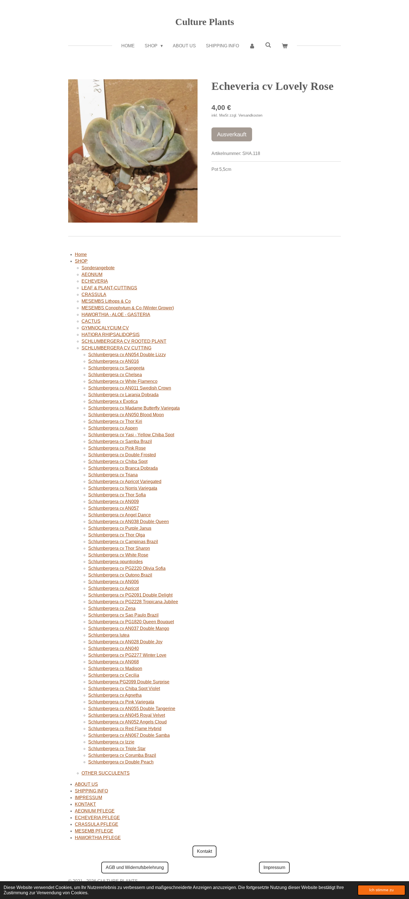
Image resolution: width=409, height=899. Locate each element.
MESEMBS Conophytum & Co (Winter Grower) (128, 308)
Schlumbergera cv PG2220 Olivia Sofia (127, 568)
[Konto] (252, 46)
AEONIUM (92, 274)
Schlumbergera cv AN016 (113, 361)
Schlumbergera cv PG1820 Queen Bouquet (131, 621)
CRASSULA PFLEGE (96, 824)
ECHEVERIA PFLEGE (97, 817)
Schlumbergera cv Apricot (113, 588)
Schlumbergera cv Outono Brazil (120, 575)
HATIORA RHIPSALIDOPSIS (111, 334)
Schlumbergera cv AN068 (113, 661)
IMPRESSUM (88, 797)
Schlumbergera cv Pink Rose (117, 448)
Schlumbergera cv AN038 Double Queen (128, 521)
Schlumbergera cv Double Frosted (122, 454)
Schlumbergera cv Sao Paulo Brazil (123, 615)
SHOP (81, 261)
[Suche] (268, 45)
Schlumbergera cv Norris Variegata (122, 488)
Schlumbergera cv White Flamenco (122, 381)
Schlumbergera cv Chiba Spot (117, 461)
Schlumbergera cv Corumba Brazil (122, 755)
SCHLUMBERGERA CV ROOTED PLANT (124, 341)
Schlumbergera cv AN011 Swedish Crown (129, 388)
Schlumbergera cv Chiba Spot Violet (124, 688)
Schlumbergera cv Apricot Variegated (124, 481)
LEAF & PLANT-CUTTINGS (109, 287)
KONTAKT (85, 804)
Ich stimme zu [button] (381, 890)
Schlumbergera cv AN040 (113, 648)
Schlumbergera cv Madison (115, 668)
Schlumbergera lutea (108, 635)
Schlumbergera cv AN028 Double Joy (125, 641)
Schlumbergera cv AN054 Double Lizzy (127, 354)
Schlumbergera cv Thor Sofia (117, 494)
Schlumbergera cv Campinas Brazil (123, 541)
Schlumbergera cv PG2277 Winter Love (127, 655)
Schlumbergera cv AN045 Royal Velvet (126, 715)
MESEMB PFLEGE (94, 831)
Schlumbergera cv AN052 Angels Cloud (127, 722)
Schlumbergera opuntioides (115, 561)
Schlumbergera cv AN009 (113, 501)
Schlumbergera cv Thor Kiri (115, 421)
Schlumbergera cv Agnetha (115, 695)
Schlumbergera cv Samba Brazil (120, 441)
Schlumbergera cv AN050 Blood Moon (126, 414)
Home (81, 254)
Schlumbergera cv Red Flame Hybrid (124, 728)
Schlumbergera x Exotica (113, 401)
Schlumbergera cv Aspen (113, 428)
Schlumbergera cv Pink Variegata (121, 702)
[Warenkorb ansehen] (284, 46)
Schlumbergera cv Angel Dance (119, 515)
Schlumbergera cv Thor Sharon (119, 548)
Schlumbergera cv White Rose (118, 555)
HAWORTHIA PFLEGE (98, 837)
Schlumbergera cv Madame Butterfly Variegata (134, 408)
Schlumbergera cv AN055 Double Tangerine (131, 708)
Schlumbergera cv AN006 (113, 581)
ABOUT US (86, 784)
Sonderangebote (98, 267)
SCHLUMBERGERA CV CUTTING (116, 348)
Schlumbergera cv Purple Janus (119, 528)
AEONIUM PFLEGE (95, 811)
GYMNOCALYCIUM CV (105, 328)
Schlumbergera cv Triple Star (117, 748)
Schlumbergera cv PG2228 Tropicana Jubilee (133, 601)
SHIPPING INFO (91, 791)
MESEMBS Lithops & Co (106, 301)
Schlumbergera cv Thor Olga (116, 535)
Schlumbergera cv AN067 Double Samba (129, 735)
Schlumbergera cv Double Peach (121, 762)
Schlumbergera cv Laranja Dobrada (123, 394)
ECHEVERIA (95, 281)
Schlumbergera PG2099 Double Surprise (128, 681)
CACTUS (91, 321)
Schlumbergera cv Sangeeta (116, 368)
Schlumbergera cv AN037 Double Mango (128, 628)
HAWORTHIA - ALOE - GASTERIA (116, 314)
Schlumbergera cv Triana (113, 474)
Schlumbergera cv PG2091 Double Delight (130, 595)
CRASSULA (94, 294)
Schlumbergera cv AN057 (113, 508)
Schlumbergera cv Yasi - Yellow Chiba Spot (131, 434)
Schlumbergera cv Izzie (111, 742)
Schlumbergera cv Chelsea (115, 374)
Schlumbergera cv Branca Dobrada (123, 468)
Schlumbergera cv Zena (111, 608)
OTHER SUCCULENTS (106, 773)
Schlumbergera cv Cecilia (113, 675)
